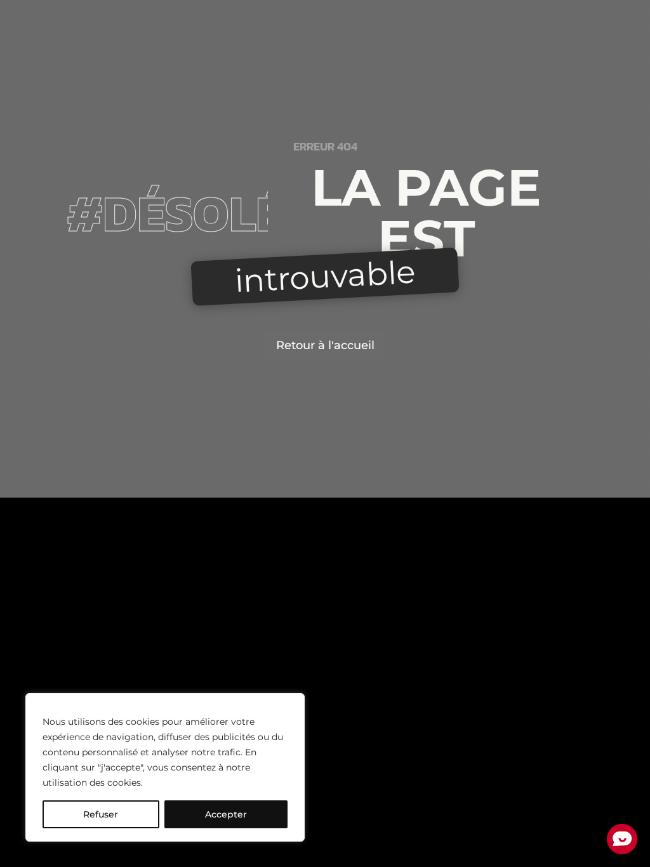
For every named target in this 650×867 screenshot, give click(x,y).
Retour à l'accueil (325, 345)
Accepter (226, 814)
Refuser (100, 814)
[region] (165, 767)
